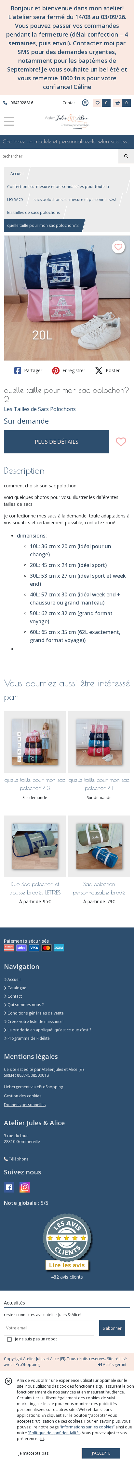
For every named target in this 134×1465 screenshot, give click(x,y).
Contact (69, 102)
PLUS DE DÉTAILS (56, 441)
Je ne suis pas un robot (36, 1339)
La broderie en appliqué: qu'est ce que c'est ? (49, 1030)
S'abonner (112, 1328)
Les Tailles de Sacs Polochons (40, 409)
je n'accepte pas (33, 1453)
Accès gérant (114, 1364)
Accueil (16, 173)
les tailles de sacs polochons (33, 212)
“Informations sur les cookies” (87, 1427)
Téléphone (18, 1159)
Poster (112, 370)
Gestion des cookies (22, 1096)
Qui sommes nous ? (25, 1004)
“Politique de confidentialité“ (54, 1433)
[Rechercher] (126, 156)
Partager (32, 370)
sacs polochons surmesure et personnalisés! (75, 199)
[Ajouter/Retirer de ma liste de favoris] (120, 441)
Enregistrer (73, 370)
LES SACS (15, 199)
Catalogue (16, 988)
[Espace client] (85, 103)
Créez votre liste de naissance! (35, 1021)
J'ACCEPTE (101, 1453)
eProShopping (26, 1364)
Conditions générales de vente (35, 1013)
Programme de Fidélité (28, 1038)
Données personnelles (25, 1104)
